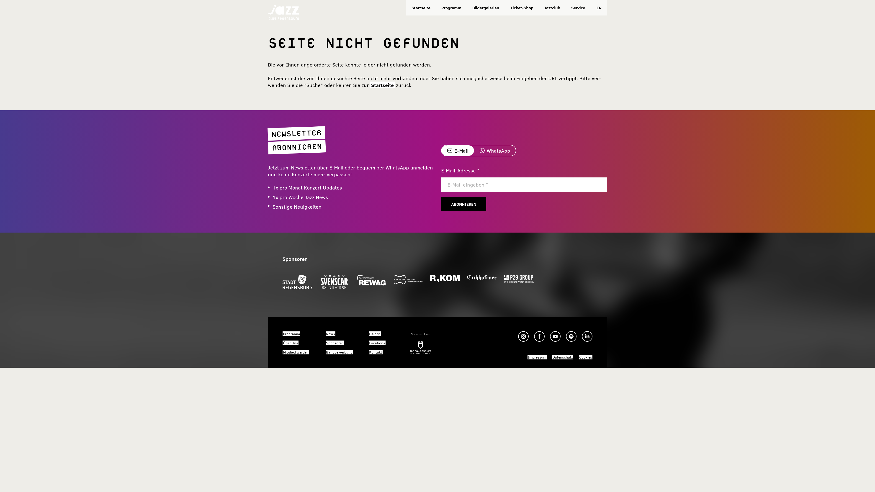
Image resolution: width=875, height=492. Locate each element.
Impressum (537, 357)
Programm (451, 7)
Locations (377, 343)
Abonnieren (463, 204)
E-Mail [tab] (461, 150)
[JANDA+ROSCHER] (420, 347)
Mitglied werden (296, 352)
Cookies (585, 357)
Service (578, 7)
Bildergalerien (485, 7)
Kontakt (375, 352)
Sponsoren (335, 343)
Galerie (375, 333)
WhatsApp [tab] (498, 150)
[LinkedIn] (587, 336)
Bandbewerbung (339, 352)
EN (599, 7)
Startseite (421, 7)
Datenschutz (563, 357)
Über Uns (290, 343)
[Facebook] (539, 336)
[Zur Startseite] (283, 12)
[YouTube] (555, 336)
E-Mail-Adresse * (460, 170)
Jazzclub (552, 7)
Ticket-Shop (521, 7)
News (330, 333)
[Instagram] (523, 336)
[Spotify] (571, 336)
